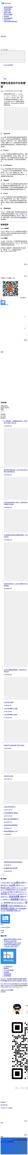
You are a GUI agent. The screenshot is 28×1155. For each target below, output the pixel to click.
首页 (8, 65)
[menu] (1, 1)
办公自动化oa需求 (9, 702)
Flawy (2, 91)
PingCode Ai (7, 19)
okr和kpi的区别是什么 (10, 806)
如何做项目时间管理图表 (10, 825)
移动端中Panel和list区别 (10, 941)
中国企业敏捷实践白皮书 (10, 21)
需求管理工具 (10, 903)
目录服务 (19, 980)
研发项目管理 (7, 9)
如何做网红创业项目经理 (10, 868)
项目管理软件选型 (13, 910)
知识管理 (6, 16)
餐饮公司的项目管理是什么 (11, 819)
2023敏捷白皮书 (8, 966)
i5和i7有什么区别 (8, 776)
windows (19, 888)
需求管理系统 (21, 902)
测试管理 (4, 980)
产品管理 (14, 978)
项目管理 (23, 217)
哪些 (13, 892)
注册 (4, 36)
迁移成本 (6, 899)
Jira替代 (19, 883)
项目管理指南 (7, 975)
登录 (2, 36)
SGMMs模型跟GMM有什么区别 (12, 943)
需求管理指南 (7, 974)
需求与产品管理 (8, 14)
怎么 (24, 892)
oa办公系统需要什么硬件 (10, 714)
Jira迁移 (14, 885)
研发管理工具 (22, 894)
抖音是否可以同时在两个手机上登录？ (14, 745)
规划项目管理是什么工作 (10, 831)
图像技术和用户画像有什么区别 (12, 939)
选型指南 (17, 899)
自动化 (14, 980)
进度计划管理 (7, 12)
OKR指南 (6, 972)
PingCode (8, 887)
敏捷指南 (6, 968)
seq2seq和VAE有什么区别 (11, 946)
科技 (21, 91)
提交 (2, 409)
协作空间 (9, 980)
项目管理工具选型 (9, 908)
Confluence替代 (7, 882)
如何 (19, 892)
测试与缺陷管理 (8, 18)
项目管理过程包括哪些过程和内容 (13, 862)
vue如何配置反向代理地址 (11, 813)
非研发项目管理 (8, 7)
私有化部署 (16, 896)
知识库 (15, 894)
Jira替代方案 (7, 11)
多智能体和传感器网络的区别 (12, 944)
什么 (6, 892)
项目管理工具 (19, 906)
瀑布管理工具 (6, 894)
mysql (22, 885)
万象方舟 (24, 980)
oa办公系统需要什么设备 (10, 708)
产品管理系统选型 (11, 889)
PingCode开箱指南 (9, 970)
